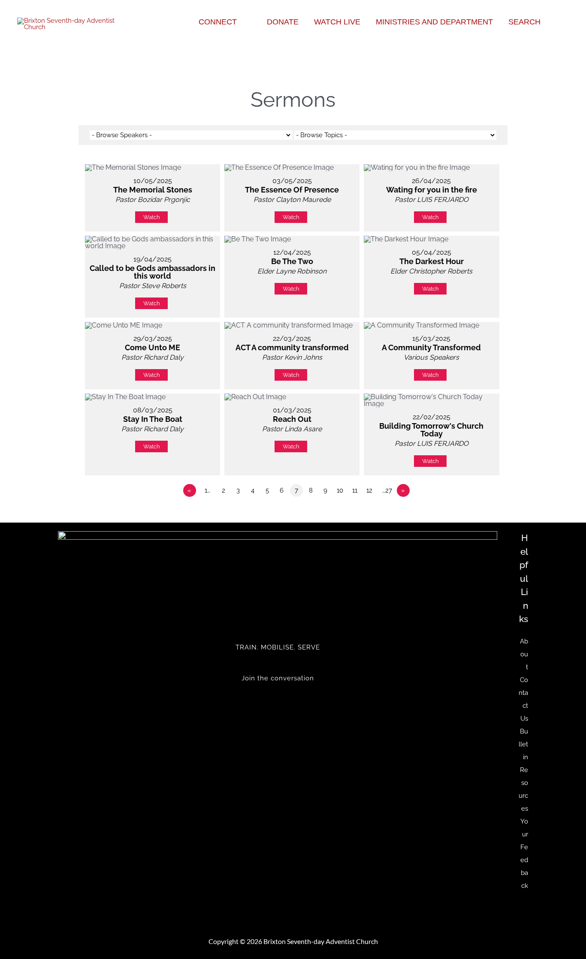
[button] (240, 22)
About (524, 654)
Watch (151, 217)
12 (369, 490)
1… (207, 490)
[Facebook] (277, 702)
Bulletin (523, 744)
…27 (387, 490)
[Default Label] (277, 708)
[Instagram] (277, 715)
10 (340, 490)
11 (354, 490)
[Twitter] (277, 696)
